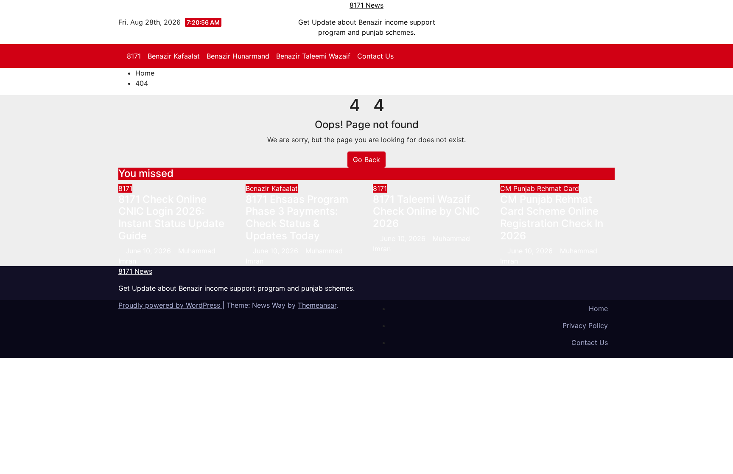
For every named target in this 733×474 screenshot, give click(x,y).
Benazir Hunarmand (238, 56)
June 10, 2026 (149, 251)
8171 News (366, 5)
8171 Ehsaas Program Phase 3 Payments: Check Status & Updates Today (297, 217)
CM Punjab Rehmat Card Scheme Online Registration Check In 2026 (551, 217)
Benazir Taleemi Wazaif (313, 56)
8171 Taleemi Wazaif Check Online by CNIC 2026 (426, 211)
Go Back (366, 159)
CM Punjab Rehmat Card (539, 188)
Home (144, 73)
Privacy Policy (585, 325)
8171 (134, 56)
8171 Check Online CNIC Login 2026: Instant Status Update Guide (171, 217)
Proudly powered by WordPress (170, 305)
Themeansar (317, 305)
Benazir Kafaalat (174, 56)
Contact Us (375, 56)
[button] (612, 56)
